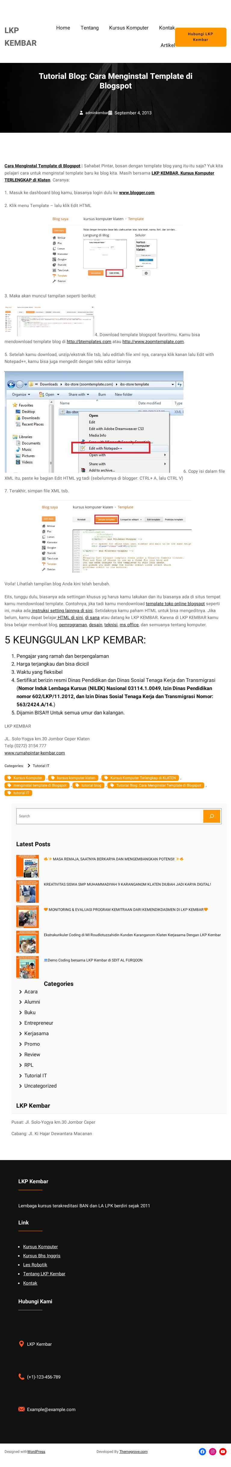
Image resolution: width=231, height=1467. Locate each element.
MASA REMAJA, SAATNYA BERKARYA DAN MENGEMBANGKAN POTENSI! (113, 859)
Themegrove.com (133, 1451)
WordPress (36, 1451)
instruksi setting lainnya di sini (62, 611)
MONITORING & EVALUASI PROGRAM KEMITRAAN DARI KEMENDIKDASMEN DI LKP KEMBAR (126, 909)
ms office (129, 625)
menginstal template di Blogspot (40, 785)
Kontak (30, 1283)
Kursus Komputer (28, 778)
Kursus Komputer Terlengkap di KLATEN (143, 778)
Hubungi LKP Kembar (200, 37)
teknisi (111, 625)
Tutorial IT (41, 766)
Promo (32, 1044)
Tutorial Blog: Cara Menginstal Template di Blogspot (158, 785)
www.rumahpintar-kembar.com (35, 753)
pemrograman (73, 625)
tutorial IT (21, 793)
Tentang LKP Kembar (44, 1273)
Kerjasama (36, 1033)
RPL (28, 1065)
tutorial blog (91, 785)
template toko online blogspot (175, 604)
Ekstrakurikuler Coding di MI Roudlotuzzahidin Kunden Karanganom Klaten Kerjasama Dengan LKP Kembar (132, 935)
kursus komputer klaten (76, 778)
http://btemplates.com (89, 342)
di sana (92, 617)
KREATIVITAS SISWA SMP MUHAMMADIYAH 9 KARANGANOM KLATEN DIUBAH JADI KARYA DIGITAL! (127, 884)
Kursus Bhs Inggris (41, 1255)
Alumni (32, 1002)
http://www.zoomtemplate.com (153, 342)
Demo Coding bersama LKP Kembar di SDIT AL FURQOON (95, 960)
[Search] (211, 816)
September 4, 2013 (133, 113)
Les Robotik (35, 1264)
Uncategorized (40, 1086)
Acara (31, 991)
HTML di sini (70, 617)
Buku (29, 1012)
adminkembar (96, 113)
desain (95, 625)
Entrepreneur (38, 1023)
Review (32, 1054)
